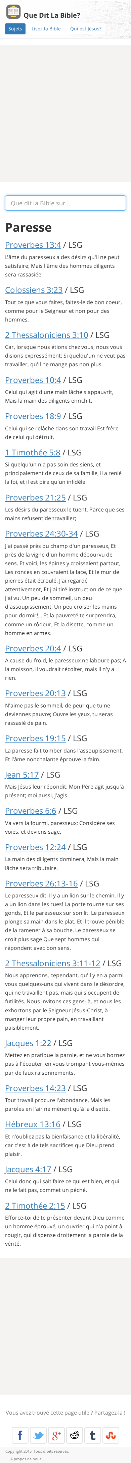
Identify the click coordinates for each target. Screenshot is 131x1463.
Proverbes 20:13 (35, 692)
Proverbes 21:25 (35, 497)
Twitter (38, 1435)
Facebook (20, 1435)
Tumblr (92, 1435)
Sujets (15, 28)
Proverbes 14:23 (35, 1087)
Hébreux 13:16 (32, 1123)
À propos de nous (25, 1458)
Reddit (74, 1435)
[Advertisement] (65, 113)
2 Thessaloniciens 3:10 (46, 334)
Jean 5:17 (22, 774)
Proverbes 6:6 (30, 810)
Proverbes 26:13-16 (41, 883)
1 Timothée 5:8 (32, 452)
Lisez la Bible (46, 28)
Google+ (56, 1435)
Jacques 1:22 (28, 1042)
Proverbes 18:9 (33, 415)
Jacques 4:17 (28, 1169)
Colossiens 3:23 (34, 289)
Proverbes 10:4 (33, 379)
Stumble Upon (110, 1435)
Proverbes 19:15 (35, 738)
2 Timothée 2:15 (35, 1205)
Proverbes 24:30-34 (41, 533)
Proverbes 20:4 (33, 648)
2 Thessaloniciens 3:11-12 (52, 963)
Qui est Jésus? (85, 28)
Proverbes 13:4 (33, 244)
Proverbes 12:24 (35, 846)
